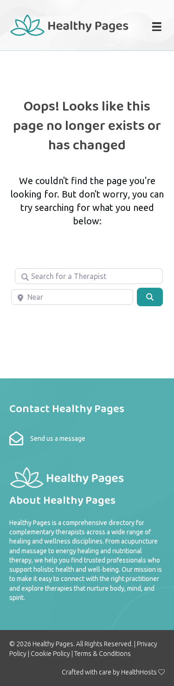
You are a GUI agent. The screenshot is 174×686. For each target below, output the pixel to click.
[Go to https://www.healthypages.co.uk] (69, 24)
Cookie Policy (50, 653)
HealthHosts (139, 672)
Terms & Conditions (102, 653)
